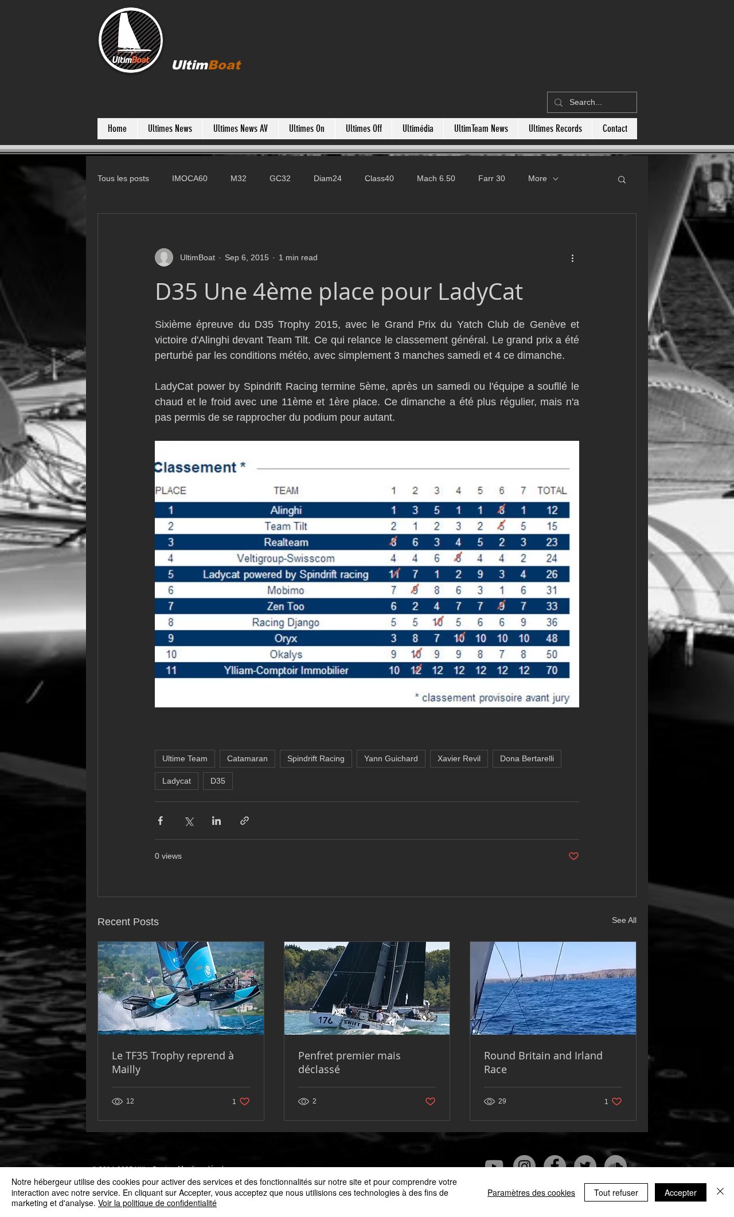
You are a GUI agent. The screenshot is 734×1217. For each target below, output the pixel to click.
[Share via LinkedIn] (216, 820)
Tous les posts (123, 178)
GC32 (280, 178)
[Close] (720, 1192)
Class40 (379, 178)
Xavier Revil (459, 758)
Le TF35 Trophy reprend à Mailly (173, 1062)
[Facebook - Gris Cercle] (555, 1166)
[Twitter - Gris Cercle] (585, 1166)
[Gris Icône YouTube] (494, 1166)
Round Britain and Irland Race (543, 1062)
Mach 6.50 (436, 178)
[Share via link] (244, 820)
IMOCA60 (190, 178)
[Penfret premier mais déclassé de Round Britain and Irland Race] (367, 988)
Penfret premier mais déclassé (349, 1062)
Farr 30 (491, 178)
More (537, 178)
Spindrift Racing (316, 758)
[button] (621, 178)
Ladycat (176, 780)
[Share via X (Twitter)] (188, 820)
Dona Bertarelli (527, 758)
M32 (239, 178)
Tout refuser (616, 1192)
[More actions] (572, 257)
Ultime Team (185, 758)
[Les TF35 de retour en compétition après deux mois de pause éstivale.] (181, 988)
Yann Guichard (391, 758)
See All (624, 920)
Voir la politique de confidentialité (157, 1202)
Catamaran (247, 758)
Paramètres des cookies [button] (531, 1192)
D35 (217, 780)
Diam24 (328, 178)
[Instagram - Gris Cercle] (524, 1166)
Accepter (681, 1192)
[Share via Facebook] (160, 820)
